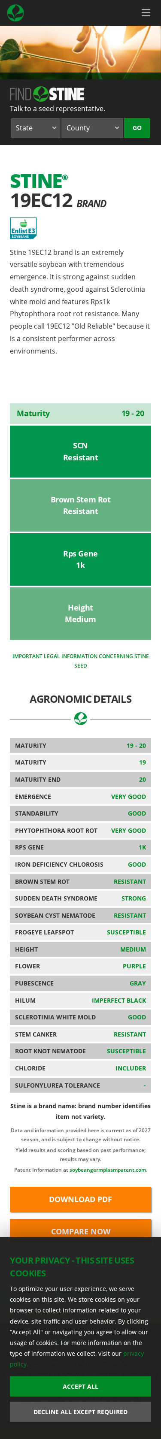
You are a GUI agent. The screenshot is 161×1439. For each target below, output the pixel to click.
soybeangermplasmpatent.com (108, 1169)
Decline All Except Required (80, 1412)
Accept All (80, 1386)
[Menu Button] (146, 13)
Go (137, 128)
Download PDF (80, 1199)
